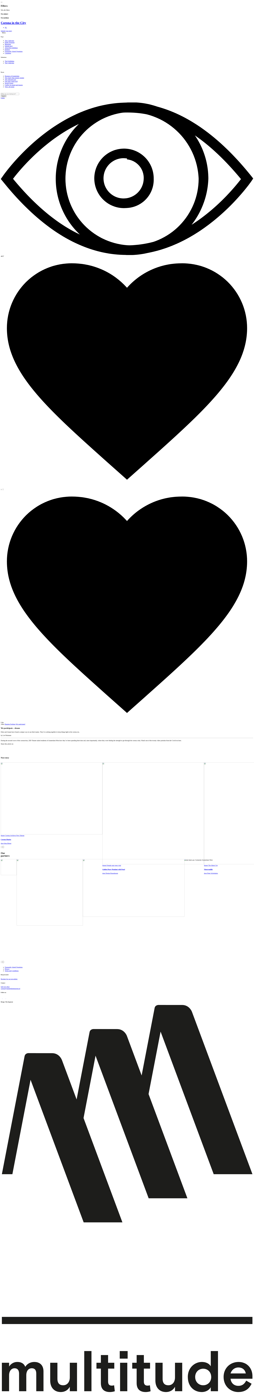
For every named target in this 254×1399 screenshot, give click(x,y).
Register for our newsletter (9, 979)
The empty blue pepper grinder (14, 78)
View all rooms (9, 87)
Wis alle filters (5, 10)
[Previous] (1, 847)
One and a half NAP (11, 81)
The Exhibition (9, 61)
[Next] (3, 847)
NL (6, 27)
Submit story (9, 46)
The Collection (9, 41)
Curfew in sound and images (14, 85)
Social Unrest (9, 83)
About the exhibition (11, 48)
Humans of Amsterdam (12, 76)
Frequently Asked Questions (14, 51)
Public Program (9, 42)
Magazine (8, 44)
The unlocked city (10, 79)
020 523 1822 (5, 987)
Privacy (7, 969)
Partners (7, 49)
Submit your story (6, 31)
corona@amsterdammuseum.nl (10, 988)
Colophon (8, 53)
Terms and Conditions (12, 971)
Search (4, 96)
